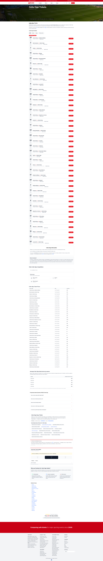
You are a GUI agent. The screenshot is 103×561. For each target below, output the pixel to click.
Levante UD (33, 496)
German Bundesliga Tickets (43, 544)
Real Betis (33, 502)
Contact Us (65, 543)
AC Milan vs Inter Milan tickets (31, 540)
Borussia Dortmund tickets (55, 549)
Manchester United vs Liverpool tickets (33, 538)
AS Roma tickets (54, 546)
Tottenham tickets (54, 540)
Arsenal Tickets (54, 536)
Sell (64, 544)
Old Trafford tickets (42, 554)
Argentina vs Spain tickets (31, 547)
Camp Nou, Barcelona (54, 426)
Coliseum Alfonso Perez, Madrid (46, 424)
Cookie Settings (66, 547)
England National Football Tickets (32, 536)
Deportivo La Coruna (35, 488)
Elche (33, 489)
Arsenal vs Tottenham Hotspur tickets (33, 539)
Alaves (33, 484)
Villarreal (33, 510)
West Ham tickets (54, 555)
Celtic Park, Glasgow (35, 430)
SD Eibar (33, 506)
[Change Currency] (66, 3)
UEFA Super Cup (42, 547)
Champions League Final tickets (44, 540)
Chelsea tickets (54, 538)
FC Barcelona (34, 492)
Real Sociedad (34, 505)
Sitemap (65, 546)
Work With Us (66, 536)
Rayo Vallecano (34, 501)
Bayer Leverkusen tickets (55, 547)
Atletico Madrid (34, 487)
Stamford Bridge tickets (43, 555)
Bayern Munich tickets (55, 548)
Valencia (33, 509)
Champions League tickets (43, 537)
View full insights (51, 462)
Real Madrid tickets (54, 553)
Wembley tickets (42, 552)
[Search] (64, 3)
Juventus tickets (54, 554)
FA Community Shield (42, 546)
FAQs (65, 545)
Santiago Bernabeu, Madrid (45, 426)
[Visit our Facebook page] (51, 559)
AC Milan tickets (54, 544)
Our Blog (65, 537)
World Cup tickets (42, 539)
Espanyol (33, 491)
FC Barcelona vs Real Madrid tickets (32, 537)
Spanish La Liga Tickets (43, 545)
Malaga (33, 497)
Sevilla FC (33, 507)
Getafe (33, 493)
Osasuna (33, 498)
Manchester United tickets (55, 539)
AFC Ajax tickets (54, 545)
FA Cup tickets (42, 538)
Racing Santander (34, 500)
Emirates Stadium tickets (43, 553)
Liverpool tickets (54, 537)
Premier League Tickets (43, 536)
